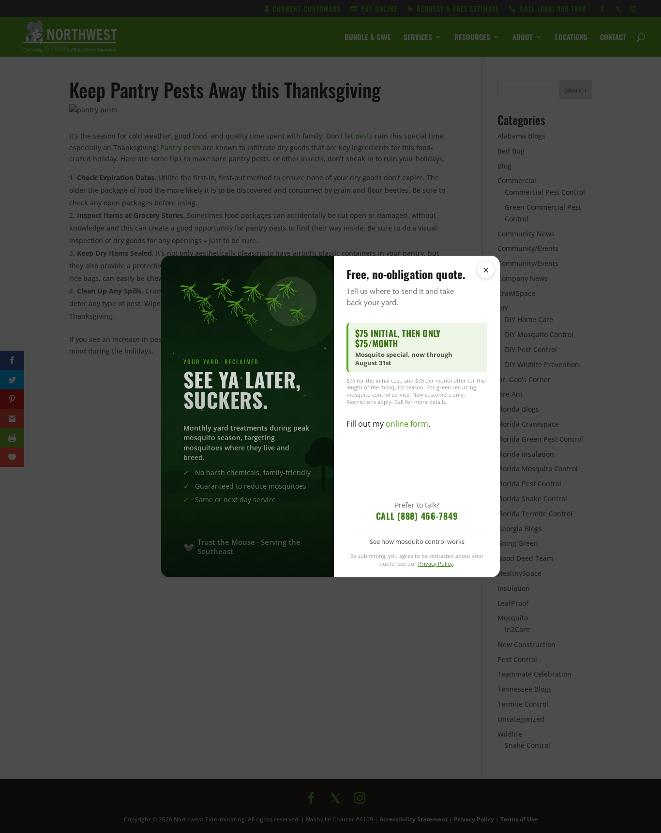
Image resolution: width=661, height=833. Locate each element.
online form (407, 423)
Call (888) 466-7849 (417, 515)
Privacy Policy (435, 563)
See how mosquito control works (417, 541)
